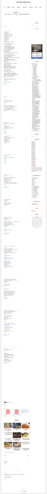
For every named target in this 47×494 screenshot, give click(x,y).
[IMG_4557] (5, 253)
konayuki (38, 216)
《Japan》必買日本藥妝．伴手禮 (36, 79)
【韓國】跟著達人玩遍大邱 (35, 117)
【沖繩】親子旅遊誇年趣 (35, 116)
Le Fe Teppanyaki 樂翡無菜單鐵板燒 (35, 217)
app (35, 216)
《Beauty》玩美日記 (34, 64)
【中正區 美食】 (35, 72)
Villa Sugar (34, 218)
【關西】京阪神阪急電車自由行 (36, 102)
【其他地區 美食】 (35, 74)
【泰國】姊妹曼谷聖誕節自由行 (36, 123)
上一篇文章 (7, 458)
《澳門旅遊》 (33, 118)
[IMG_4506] (5, 161)
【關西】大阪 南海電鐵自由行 (35, 103)
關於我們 (22, 493)
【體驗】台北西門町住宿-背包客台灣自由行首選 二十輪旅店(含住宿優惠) (17, 415)
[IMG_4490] (5, 84)
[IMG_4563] (5, 259)
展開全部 (32, 63)
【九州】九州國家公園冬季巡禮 (36, 111)
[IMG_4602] (5, 335)
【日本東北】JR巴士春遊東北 (35, 83)
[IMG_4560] (5, 256)
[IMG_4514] (5, 110)
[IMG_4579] (5, 289)
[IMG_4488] (5, 80)
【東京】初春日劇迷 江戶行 (35, 87)
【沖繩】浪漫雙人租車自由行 (35, 114)
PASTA (14, 452)
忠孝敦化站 (10, 452)
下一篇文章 (27, 458)
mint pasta (40, 217)
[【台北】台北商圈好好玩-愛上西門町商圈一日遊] (25, 411)
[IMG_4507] (17, 169)
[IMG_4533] (5, 205)
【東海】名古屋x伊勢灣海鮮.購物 (36, 97)
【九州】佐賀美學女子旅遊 (35, 109)
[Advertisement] (17, 20)
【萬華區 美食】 (35, 67)
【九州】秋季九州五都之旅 (35, 107)
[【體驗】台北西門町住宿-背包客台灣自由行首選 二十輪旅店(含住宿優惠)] (17, 411)
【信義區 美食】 (35, 73)
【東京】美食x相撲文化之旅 (35, 89)
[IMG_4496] (5, 102)
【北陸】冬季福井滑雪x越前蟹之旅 (36, 93)
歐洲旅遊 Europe (34, 127)
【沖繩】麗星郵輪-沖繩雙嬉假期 (36, 113)
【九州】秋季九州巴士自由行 (35, 108)
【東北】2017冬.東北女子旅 (35, 82)
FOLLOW (37, 28)
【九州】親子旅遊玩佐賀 (35, 112)
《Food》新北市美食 (34, 75)
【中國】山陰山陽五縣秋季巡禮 (36, 104)
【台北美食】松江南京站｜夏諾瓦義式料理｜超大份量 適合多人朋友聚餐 (25, 449)
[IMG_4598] (5, 321)
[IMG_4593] (5, 298)
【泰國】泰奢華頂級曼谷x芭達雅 (36, 121)
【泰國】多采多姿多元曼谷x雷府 (36, 122)
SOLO (12, 452)
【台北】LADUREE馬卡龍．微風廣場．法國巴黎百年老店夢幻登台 (8, 430)
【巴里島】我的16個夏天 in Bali (36, 126)
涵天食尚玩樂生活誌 (23, 2)
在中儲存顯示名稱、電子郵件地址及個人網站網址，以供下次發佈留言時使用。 (15, 474)
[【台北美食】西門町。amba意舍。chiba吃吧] (8, 411)
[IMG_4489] (5, 96)
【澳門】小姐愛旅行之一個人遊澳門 (36, 119)
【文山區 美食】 (35, 70)
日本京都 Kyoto (34, 98)
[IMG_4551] (17, 240)
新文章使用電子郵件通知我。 (8, 477)
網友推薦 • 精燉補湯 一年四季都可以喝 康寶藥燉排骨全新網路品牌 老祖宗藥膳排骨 (17, 439)
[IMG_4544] (5, 228)
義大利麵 (5, 452)
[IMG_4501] (5, 129)
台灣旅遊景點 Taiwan (34, 77)
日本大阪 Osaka (34, 99)
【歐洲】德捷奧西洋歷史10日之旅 (36, 128)
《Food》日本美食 (34, 78)
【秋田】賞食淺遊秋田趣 (35, 84)
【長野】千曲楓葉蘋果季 (35, 94)
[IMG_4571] (5, 282)
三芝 (36, 218)
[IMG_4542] (5, 226)
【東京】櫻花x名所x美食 (35, 88)
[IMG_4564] (17, 273)
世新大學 (40, 218)
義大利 (7, 452)
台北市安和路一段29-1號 (8, 349)
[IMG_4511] (5, 158)
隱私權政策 (24, 493)
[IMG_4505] (17, 149)
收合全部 (35, 63)
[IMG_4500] (5, 124)
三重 (38, 218)
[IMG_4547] (5, 26)
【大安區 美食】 (15, 12)
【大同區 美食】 (35, 68)
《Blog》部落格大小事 (35, 65)
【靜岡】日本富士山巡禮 (35, 92)
